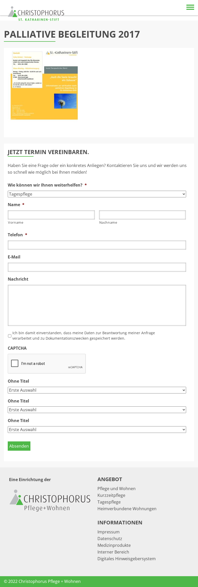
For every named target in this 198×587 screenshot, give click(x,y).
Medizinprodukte (114, 545)
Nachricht (18, 279)
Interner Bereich (113, 552)
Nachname (108, 222)
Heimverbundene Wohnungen (126, 508)
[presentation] (47, 364)
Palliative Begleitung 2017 (72, 34)
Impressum (108, 532)
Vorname (15, 222)
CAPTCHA (17, 348)
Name (16, 204)
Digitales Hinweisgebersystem (126, 558)
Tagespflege (109, 502)
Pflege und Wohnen (116, 488)
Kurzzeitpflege (111, 495)
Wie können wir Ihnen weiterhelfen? (47, 185)
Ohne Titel (18, 381)
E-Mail (14, 257)
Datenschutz (109, 538)
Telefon (17, 235)
